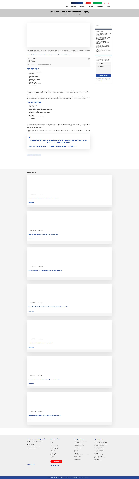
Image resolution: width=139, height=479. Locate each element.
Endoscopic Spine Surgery (99, 445)
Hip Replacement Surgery (99, 450)
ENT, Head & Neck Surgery (79, 444)
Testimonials (52, 450)
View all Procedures (97, 460)
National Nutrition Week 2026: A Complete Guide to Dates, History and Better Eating (103, 46)
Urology (75, 457)
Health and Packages (54, 447)
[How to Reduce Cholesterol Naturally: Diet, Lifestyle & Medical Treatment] (38, 364)
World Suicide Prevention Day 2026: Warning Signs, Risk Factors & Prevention (103, 34)
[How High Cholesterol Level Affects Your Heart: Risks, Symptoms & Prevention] (38, 256)
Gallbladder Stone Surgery (99, 448)
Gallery (51, 442)
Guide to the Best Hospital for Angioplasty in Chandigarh (41, 342)
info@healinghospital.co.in (66, 146)
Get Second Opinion (54, 445)
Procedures (83, 6)
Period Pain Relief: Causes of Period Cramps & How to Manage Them (43, 234)
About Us (52, 441)
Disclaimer (101, 80)
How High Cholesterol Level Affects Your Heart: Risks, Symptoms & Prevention (45, 270)
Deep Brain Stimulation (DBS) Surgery (101, 444)
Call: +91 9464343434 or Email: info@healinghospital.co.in (39, 64)
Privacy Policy (103, 79)
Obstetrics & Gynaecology (79, 445)
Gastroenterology (77, 448)
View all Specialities (77, 459)
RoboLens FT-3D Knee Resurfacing (100, 442)
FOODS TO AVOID (32, 61)
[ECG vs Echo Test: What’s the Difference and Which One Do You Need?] (38, 183)
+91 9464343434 (39, 146)
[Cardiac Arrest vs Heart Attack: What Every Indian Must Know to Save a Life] (38, 401)
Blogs (108, 6)
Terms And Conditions (54, 454)
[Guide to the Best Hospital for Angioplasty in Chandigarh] (38, 328)
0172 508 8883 (98, 3)
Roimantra (87, 477)
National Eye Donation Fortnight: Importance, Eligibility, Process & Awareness (103, 42)
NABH (106, 3)
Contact (52, 456)
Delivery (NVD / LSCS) (98, 456)
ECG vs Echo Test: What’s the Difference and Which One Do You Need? (44, 198)
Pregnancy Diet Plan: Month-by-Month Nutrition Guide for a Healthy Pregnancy (103, 50)
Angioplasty (96, 453)
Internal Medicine (77, 456)
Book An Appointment (78, 3)
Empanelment (100, 6)
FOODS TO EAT (31, 60)
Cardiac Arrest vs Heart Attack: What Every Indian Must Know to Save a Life (45, 415)
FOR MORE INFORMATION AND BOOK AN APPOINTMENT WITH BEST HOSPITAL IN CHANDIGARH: (48, 62)
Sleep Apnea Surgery (98, 447)
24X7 (89, 3)
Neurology (76, 453)
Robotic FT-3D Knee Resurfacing (100, 441)
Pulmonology (76, 451)
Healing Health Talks (54, 448)
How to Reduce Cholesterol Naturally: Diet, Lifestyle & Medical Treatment (44, 379)
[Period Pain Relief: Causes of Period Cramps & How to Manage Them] (38, 219)
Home (67, 6)
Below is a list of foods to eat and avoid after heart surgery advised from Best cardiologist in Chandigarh (49, 54)
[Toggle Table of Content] (88, 59)
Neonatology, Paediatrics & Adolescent (81, 454)
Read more (31, 202)
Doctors (91, 6)
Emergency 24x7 (57, 461)
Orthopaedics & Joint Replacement (80, 441)
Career (51, 451)
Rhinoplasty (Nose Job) (98, 454)
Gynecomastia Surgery (98, 451)
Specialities (73, 6)
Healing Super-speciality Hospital (67, 477)
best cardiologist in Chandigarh (34, 154)
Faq (51, 444)
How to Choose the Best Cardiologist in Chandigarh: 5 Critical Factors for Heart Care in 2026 (48, 306)
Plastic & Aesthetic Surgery (79, 447)
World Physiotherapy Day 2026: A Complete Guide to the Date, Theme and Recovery (103, 38)
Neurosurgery (76, 442)
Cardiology (40, 194)
